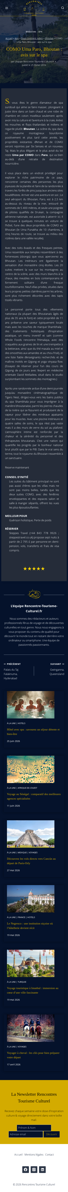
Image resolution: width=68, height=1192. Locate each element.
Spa (40, 31)
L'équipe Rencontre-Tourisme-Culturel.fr (34, 61)
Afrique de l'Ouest (27, 787)
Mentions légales (34, 1154)
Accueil (9, 38)
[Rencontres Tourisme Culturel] (34, 8)
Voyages (33, 852)
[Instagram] (34, 1169)
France (21, 917)
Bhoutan (31, 31)
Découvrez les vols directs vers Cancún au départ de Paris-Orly (31, 861)
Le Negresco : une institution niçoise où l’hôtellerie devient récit (30, 926)
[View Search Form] (62, 8)
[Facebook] (25, 1169)
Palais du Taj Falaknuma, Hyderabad (12, 671)
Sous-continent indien (32, 38)
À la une (11, 723)
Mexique (22, 852)
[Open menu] (7, 7)
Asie (17, 38)
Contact (49, 1154)
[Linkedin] (42, 1169)
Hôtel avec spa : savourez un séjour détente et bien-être (33, 732)
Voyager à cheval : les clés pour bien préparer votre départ (33, 1055)
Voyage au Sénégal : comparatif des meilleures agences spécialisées (34, 796)
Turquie (22, 981)
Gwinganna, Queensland (57, 669)
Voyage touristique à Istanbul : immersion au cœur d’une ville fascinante (32, 990)
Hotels (21, 723)
